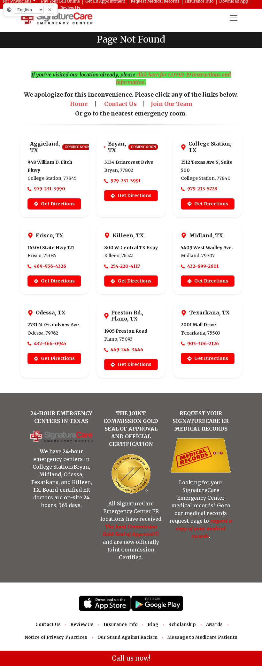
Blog (153, 624)
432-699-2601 (203, 266)
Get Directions (58, 204)
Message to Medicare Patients (202, 637)
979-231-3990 (49, 189)
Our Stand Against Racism (127, 637)
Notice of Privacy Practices (56, 637)
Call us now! (131, 658)
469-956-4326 (50, 266)
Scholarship (182, 624)
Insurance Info (121, 624)
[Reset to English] (50, 9)
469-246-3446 (127, 350)
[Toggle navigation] (233, 18)
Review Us (82, 624)
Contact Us (48, 624)
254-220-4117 (125, 266)
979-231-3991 (126, 181)
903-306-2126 (203, 343)
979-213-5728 (202, 189)
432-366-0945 (50, 343)
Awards (214, 624)
